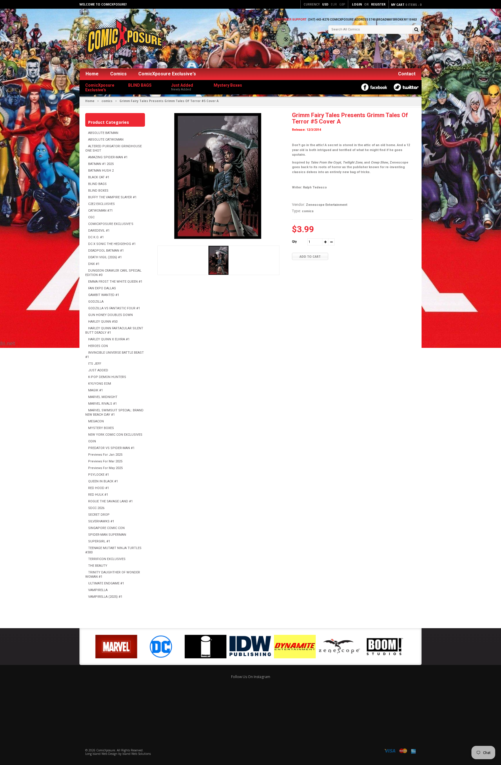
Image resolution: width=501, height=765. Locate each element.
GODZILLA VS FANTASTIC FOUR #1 (114, 308)
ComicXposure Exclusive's (167, 74)
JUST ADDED (98, 370)
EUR (334, 4)
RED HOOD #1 (98, 488)
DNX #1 (93, 264)
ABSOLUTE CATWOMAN (106, 139)
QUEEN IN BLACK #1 (103, 481)
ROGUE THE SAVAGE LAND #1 (110, 501)
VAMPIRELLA (98, 590)
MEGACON (96, 421)
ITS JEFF (94, 364)
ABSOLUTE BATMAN (103, 133)
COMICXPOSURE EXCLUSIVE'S (110, 224)
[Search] (416, 30)
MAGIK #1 (95, 390)
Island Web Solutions (136, 754)
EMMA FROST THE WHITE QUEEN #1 (115, 282)
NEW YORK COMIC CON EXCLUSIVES (115, 435)
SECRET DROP (99, 515)
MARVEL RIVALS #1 (102, 404)
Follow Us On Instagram (250, 676)
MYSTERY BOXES (101, 428)
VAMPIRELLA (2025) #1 (105, 597)
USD (325, 4)
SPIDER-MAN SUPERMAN (107, 535)
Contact (406, 74)
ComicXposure (105, 750)
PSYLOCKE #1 (98, 475)
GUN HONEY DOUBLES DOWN (110, 315)
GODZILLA (96, 302)
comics (106, 101)
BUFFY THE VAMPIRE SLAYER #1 (112, 197)
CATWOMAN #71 (100, 210)
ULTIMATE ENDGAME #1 (106, 583)
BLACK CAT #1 (98, 177)
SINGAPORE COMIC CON (106, 528)
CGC (91, 217)
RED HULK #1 (98, 495)
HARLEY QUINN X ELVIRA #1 (109, 339)
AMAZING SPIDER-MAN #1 (108, 157)
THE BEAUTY (97, 566)
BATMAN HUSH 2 (101, 170)
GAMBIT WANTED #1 (103, 295)
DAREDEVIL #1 (99, 230)
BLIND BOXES (98, 190)
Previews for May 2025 (105, 468)
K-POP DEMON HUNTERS (107, 377)
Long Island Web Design (101, 754)
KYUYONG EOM (99, 384)
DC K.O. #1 (96, 237)
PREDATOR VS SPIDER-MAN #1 (111, 448)
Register (378, 4)
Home (92, 74)
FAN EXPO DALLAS (102, 288)
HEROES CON (98, 346)
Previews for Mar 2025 (105, 461)
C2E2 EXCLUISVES (101, 204)
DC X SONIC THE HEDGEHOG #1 (112, 244)
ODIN (92, 441)
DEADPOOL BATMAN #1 (106, 250)
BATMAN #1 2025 (101, 164)
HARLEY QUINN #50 (102, 322)
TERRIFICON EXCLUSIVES (107, 559)
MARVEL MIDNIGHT (102, 397)
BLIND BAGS (97, 184)
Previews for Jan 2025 (105, 455)
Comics (118, 74)
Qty (294, 241)
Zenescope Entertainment (326, 205)
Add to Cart (310, 257)
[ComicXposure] (122, 39)
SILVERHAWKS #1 (101, 521)
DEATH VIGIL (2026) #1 (105, 257)
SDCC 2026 (96, 508)
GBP (342, 4)
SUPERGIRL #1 (99, 541)
